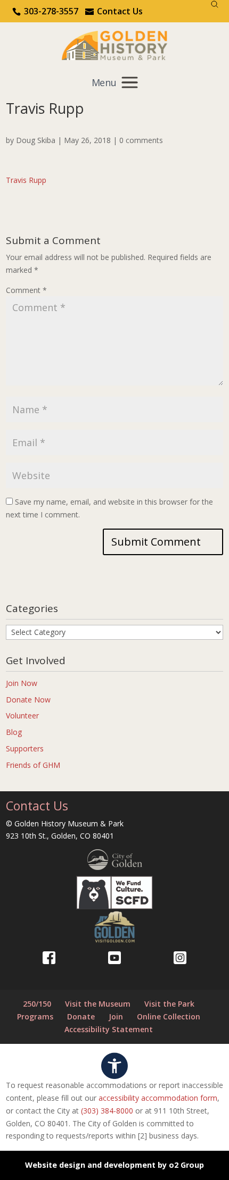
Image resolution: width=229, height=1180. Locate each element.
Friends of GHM (33, 765)
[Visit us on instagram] (180, 957)
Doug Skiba (35, 140)
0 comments (141, 140)
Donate (81, 1016)
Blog (14, 732)
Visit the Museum (97, 1004)
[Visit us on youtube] (114, 957)
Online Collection (168, 1016)
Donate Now (28, 699)
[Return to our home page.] (115, 44)
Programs (35, 1016)
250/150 (37, 1004)
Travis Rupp (26, 180)
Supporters (25, 748)
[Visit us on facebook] (49, 957)
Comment (26, 290)
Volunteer (22, 715)
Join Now (21, 683)
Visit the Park (169, 1004)
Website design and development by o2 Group (114, 1165)
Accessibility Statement (108, 1029)
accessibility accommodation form (158, 1098)
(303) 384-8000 (107, 1111)
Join (116, 1016)
